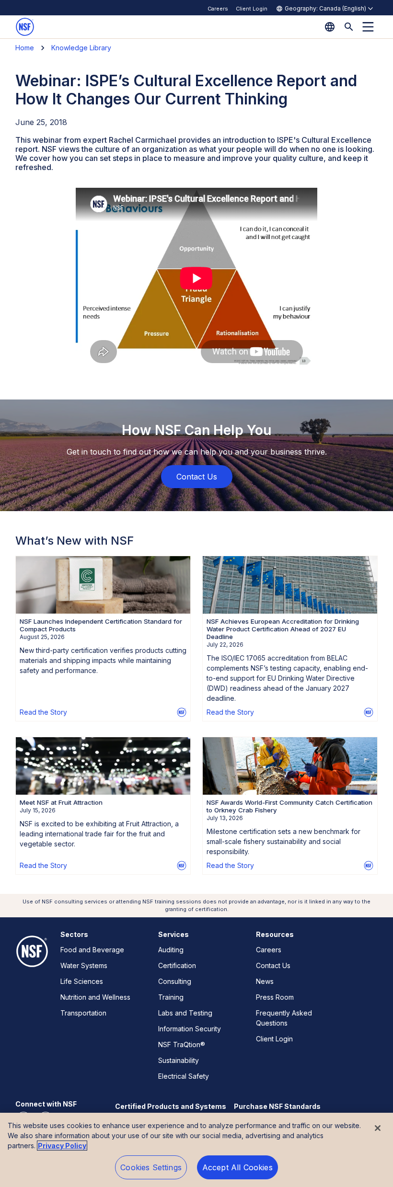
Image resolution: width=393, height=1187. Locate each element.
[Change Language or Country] (329, 26)
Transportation (83, 1013)
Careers (218, 8)
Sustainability (178, 1060)
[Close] (377, 1128)
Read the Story (43, 712)
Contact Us (273, 965)
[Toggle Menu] (368, 26)
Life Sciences (81, 981)
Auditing (171, 950)
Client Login (251, 8)
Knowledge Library (81, 48)
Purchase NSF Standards (277, 1106)
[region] (196, 1150)
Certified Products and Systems (170, 1106)
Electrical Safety (183, 1076)
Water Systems (83, 965)
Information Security (189, 1029)
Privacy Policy (62, 1145)
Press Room (275, 997)
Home (24, 48)
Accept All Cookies (237, 1167)
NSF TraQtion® (181, 1044)
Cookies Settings (151, 1167)
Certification (177, 965)
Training (171, 997)
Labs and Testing (185, 1013)
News (265, 981)
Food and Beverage (92, 950)
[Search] (348, 26)
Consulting (174, 981)
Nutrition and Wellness (95, 997)
